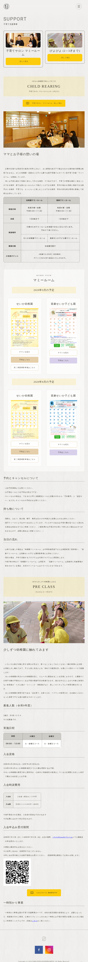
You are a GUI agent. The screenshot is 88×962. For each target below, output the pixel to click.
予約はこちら (24, 360)
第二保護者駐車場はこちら (24, 367)
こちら (34, 921)
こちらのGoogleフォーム (62, 837)
